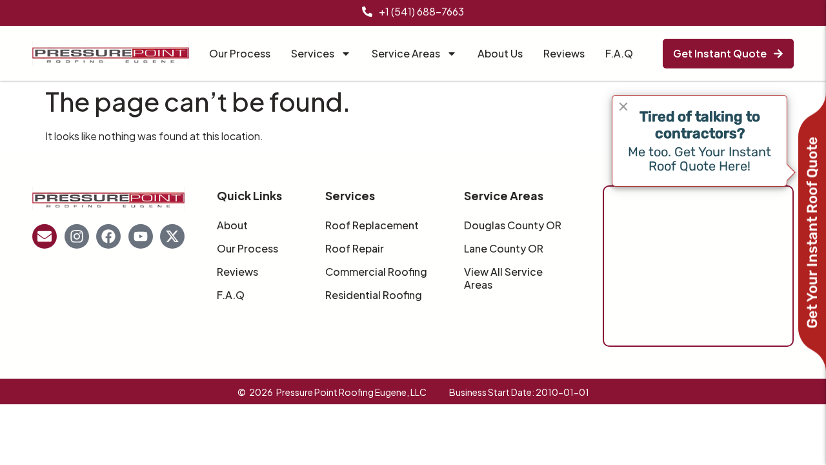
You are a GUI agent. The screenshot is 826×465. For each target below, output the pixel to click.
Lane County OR (503, 248)
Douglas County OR (512, 225)
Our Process (239, 53)
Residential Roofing (373, 295)
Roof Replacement (372, 225)
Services (312, 53)
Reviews (564, 53)
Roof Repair (354, 248)
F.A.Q (619, 53)
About (232, 225)
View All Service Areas (503, 278)
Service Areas (406, 53)
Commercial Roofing (376, 271)
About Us (500, 53)
